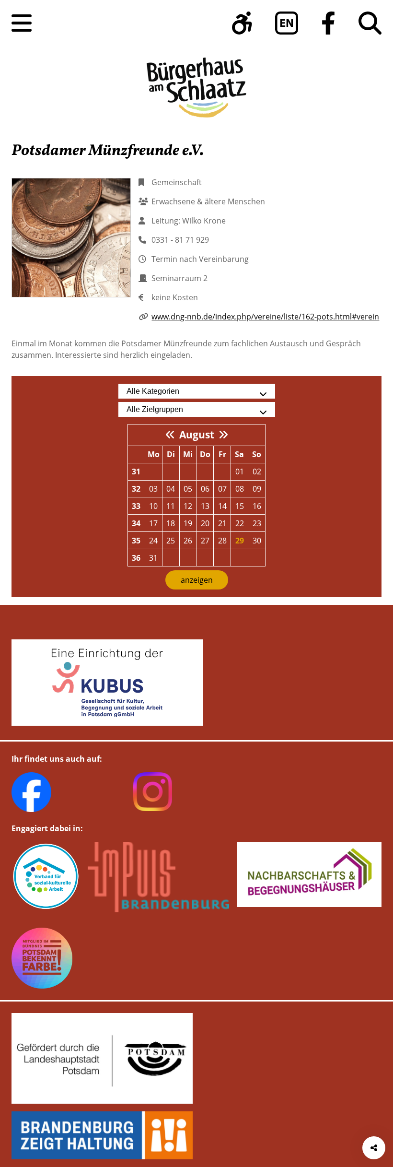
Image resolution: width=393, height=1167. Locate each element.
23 (257, 523)
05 (188, 488)
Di (171, 454)
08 (239, 488)
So (256, 454)
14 (222, 506)
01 (239, 471)
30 (257, 540)
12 (188, 506)
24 (153, 540)
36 (136, 558)
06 (205, 488)
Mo (154, 454)
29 (239, 540)
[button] (242, 23)
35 (136, 540)
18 (170, 523)
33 (136, 506)
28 (222, 540)
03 (153, 488)
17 (153, 523)
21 (222, 523)
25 (170, 540)
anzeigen (197, 580)
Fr (222, 454)
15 (239, 506)
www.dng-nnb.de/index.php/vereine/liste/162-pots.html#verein (265, 316)
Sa (239, 454)
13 (205, 506)
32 (136, 488)
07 (222, 488)
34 (136, 523)
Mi (188, 454)
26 (188, 540)
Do (205, 454)
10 (153, 506)
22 (239, 523)
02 (257, 471)
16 (257, 506)
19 (188, 523)
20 (205, 523)
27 (205, 540)
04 (170, 488)
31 (136, 471)
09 (257, 488)
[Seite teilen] (373, 1147)
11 (170, 506)
